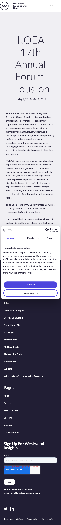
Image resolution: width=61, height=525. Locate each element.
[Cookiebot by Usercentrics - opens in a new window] (45, 230)
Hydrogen (9, 332)
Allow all (30, 284)
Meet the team (11, 410)
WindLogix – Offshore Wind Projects (23, 376)
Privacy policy (32, 519)
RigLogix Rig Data (13, 354)
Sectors (8, 417)
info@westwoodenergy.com (26, 492)
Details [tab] (30, 238)
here (37, 212)
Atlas (6, 303)
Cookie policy (48, 519)
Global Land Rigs (12, 325)
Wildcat (8, 368)
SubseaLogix (10, 361)
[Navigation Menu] (59, 6)
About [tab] (50, 238)
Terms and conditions (13, 519)
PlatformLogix (11, 347)
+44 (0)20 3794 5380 (22, 489)
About (7, 395)
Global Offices (11, 432)
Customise (29, 293)
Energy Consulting (13, 317)
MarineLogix (10, 339)
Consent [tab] (11, 238)
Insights (8, 424)
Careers (8, 403)
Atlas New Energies (14, 310)
